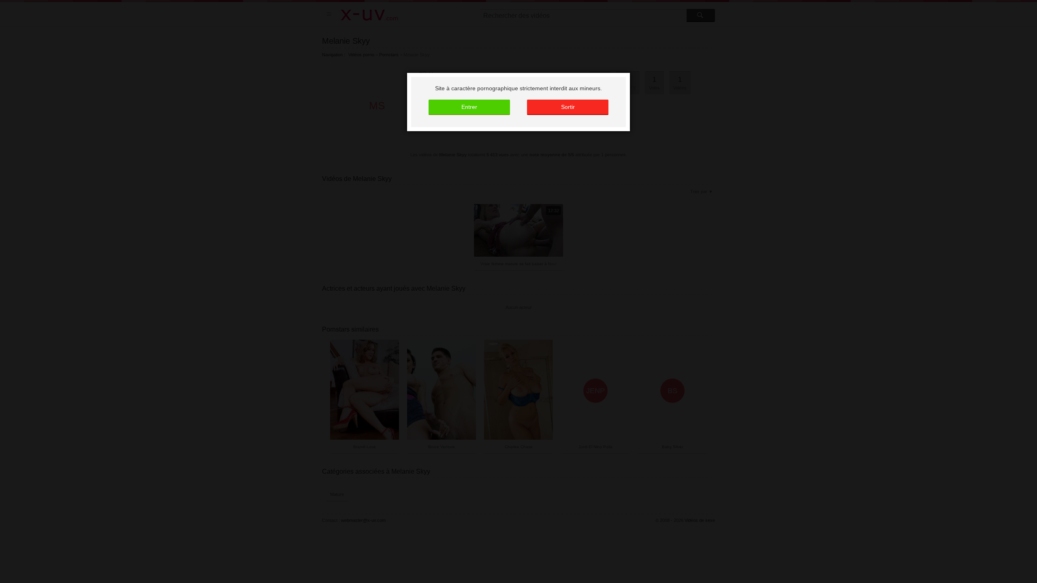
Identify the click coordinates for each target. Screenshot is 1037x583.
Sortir (568, 107)
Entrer (469, 107)
